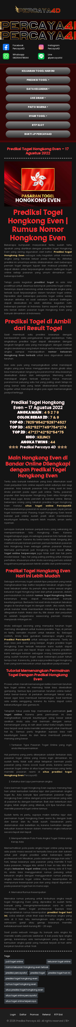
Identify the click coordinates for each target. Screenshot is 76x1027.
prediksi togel (37, 972)
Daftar (23, 1014)
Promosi (34, 1014)
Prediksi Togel (37, 80)
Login (13, 1014)
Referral (46, 1014)
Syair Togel (37, 116)
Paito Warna (37, 107)
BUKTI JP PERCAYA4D (38, 134)
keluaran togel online (59, 961)
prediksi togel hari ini (59, 972)
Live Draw (37, 98)
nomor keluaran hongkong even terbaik (27, 967)
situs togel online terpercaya (21, 1001)
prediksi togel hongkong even (21, 978)
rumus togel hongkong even (21, 984)
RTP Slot (38, 125)
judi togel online (14, 961)
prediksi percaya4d (16, 972)
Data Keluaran (37, 89)
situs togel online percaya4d (21, 995)
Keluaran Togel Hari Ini (38, 71)
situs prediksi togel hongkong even (24, 989)
